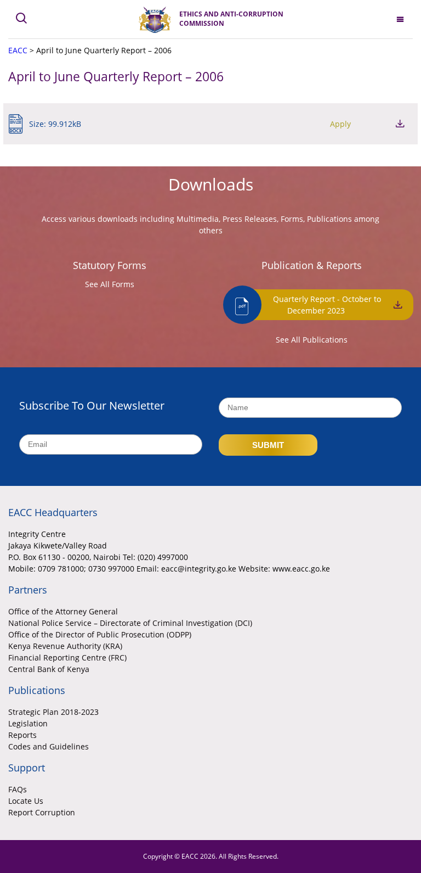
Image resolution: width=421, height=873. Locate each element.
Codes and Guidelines (48, 746)
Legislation (28, 723)
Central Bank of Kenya (48, 669)
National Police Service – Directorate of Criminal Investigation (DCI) (130, 623)
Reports (22, 735)
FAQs (17, 789)
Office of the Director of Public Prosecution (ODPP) (99, 634)
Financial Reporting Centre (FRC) (67, 657)
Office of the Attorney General (63, 611)
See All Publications (312, 339)
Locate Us (25, 801)
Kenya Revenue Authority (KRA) (65, 646)
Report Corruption (41, 812)
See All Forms (109, 284)
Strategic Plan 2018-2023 (53, 712)
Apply (340, 124)
